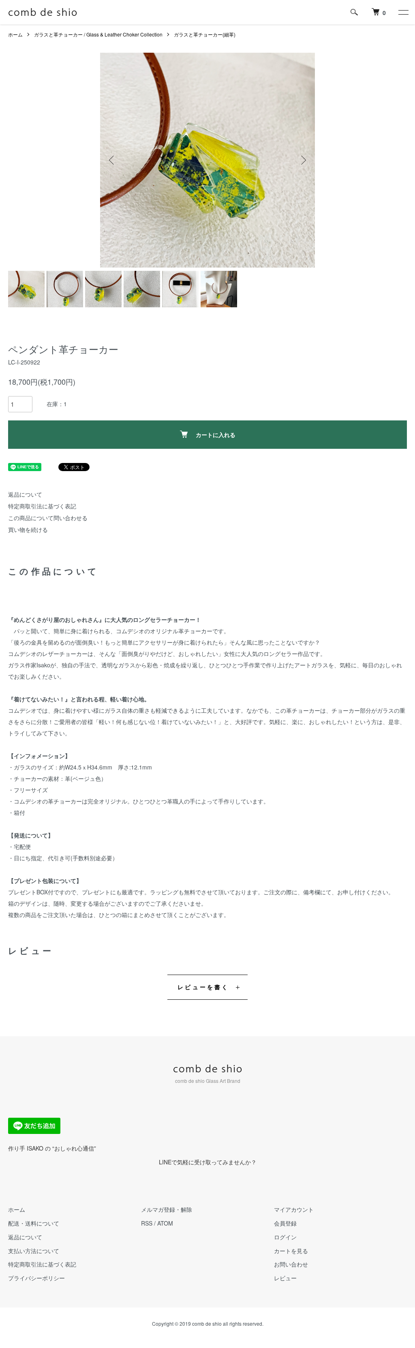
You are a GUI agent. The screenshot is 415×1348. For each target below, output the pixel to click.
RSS (146, 1223)
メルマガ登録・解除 (166, 1209)
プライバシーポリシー (36, 1278)
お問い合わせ (291, 1264)
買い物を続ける (28, 529)
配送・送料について (33, 1223)
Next (303, 160)
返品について (25, 494)
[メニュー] (403, 12)
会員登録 (285, 1223)
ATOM (165, 1223)
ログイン (285, 1237)
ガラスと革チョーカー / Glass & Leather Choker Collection (98, 34)
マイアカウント (294, 1209)
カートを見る (291, 1251)
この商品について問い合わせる (48, 518)
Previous (112, 160)
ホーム (15, 34)
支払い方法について (33, 1251)
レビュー (285, 1278)
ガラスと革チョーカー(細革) (204, 34)
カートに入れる (215, 435)
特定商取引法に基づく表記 (42, 506)
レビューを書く (203, 987)
